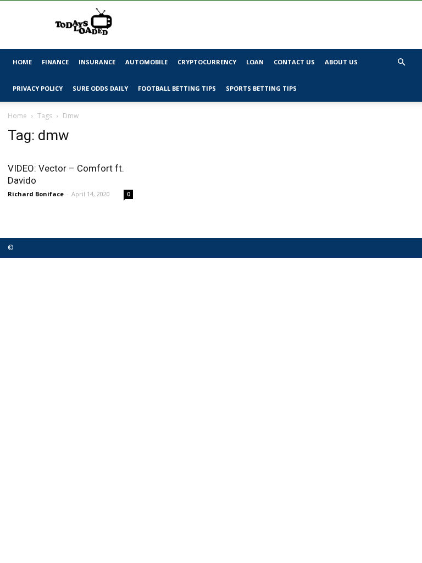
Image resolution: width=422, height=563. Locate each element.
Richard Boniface (36, 194)
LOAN (255, 62)
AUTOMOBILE (146, 62)
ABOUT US (341, 62)
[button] (401, 62)
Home (22, 62)
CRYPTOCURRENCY (206, 62)
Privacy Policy (38, 88)
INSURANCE (97, 62)
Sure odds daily (100, 88)
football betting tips (177, 88)
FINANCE (55, 62)
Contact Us (294, 62)
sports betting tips (261, 88)
